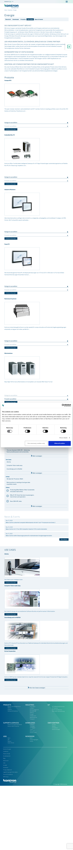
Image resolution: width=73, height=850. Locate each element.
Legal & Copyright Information (10, 772)
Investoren (5, 751)
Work (9, 738)
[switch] (27, 431)
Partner (54, 726)
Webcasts (32, 731)
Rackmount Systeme (10, 298)
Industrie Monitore (9, 189)
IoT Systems (55, 708)
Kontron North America (13, 726)
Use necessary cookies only (36, 443)
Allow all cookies (59, 443)
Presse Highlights (34, 739)
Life (8, 739)
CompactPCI (7, 80)
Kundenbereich (6, 756)
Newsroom (29, 736)
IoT (49, 705)
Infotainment (33, 715)
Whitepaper (32, 727)
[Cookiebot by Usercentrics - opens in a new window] (63, 405)
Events (31, 741)
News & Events (39, 19)
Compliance (55, 727)
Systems (10, 709)
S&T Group (5, 776)
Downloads (16, 19)
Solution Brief (33, 732)
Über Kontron (53, 723)
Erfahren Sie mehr (11, 129)
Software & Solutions (13, 711)
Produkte (23, 19)
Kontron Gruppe (56, 729)
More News (64, 539)
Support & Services (11, 723)
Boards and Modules (57, 709)
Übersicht (8, 19)
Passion (9, 741)
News (31, 738)
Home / (6, 10)
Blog (4, 758)
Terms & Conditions (8, 774)
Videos (31, 729)
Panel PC (7, 244)
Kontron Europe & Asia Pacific (15, 724)
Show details (63, 437)
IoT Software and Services (58, 706)
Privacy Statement (7, 769)
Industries (10, 10)
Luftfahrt (32, 708)
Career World (11, 742)
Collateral (32, 724)
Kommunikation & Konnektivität (34, 710)
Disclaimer (5, 767)
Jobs (5, 736)
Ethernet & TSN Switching (58, 711)
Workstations (8, 353)
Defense (32, 712)
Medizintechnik (33, 717)
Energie (31, 714)
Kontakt (5, 765)
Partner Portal (6, 753)
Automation (32, 706)
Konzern (54, 724)
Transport (32, 719)
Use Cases (30, 19)
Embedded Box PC (9, 135)
